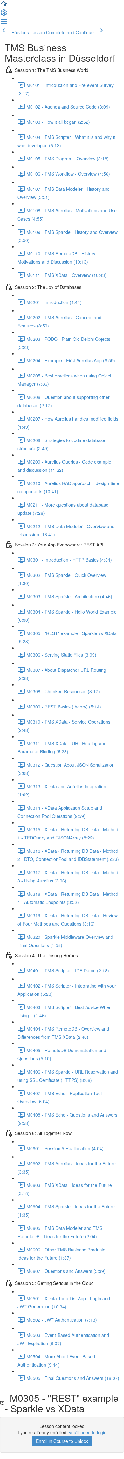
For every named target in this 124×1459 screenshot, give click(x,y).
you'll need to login (88, 1432)
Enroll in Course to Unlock (62, 1441)
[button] (4, 6)
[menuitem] (4, 14)
